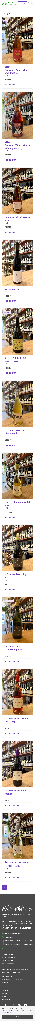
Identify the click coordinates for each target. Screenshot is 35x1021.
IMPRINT (5, 982)
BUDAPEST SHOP (9, 957)
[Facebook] (5, 1005)
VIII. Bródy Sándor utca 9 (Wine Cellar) (18, 941)
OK (17, 1017)
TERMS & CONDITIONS (11, 973)
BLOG (4, 996)
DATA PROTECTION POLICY (13, 979)
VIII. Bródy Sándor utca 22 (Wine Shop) (19, 944)
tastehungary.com (11, 948)
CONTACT (6, 999)
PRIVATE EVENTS (9, 963)
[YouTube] (25, 1005)
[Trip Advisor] (19, 1005)
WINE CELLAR (7, 960)
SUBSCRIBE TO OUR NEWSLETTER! (16, 928)
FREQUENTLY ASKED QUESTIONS (15, 970)
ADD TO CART (10, 232)
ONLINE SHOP (7, 954)
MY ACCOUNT (7, 976)
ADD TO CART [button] (10, 85)
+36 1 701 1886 (10, 937)
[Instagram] (12, 1005)
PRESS (4, 994)
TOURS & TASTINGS (9, 988)
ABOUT (5, 991)
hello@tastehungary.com (14, 933)
